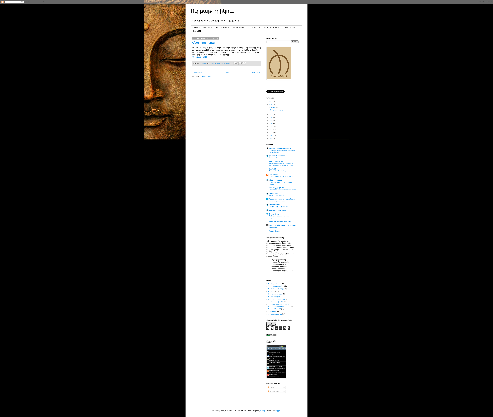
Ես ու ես (271, 291)
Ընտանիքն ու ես (275, 294)
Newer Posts (197, 73)
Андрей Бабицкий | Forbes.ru (280, 221)
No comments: (226, 63)
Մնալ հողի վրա (203, 42)
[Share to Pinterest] (244, 63)
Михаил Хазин (274, 231)
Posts (271, 387)
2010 (271, 135)
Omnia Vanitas (274, 205)
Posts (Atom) (206, 76)
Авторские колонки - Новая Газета (282, 199)
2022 (271, 102)
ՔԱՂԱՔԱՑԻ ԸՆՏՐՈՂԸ (272, 27)
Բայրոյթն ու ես (274, 283)
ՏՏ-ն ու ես (272, 311)
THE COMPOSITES (276, 161)
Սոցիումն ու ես (274, 309)
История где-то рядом (277, 210)
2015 (271, 120)
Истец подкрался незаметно (278, 201)
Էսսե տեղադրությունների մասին (281, 176)
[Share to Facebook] (242, 63)
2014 (271, 123)
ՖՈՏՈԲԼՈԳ (207, 27)
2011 (271, 132)
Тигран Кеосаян (275, 214)
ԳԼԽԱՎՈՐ (196, 27)
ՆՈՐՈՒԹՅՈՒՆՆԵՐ (223, 27)
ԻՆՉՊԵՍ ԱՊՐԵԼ (254, 27)
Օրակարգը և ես (275, 314)
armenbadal (273, 175)
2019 (271, 105)
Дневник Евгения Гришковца (280, 148)
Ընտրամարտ (274, 297)
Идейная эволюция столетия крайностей (282, 190)
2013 (271, 126)
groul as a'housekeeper (277, 156)
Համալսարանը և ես (276, 299)
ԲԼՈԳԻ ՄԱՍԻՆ (238, 27)
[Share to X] (239, 63)
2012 (271, 129)
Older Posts (256, 73)
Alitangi (262, 411)
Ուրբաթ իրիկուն (213, 11)
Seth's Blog (273, 169)
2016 (271, 117)
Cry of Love (273, 193)
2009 (271, 138)
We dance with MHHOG (276, 195)
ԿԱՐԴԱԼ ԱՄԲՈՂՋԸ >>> (201, 57)
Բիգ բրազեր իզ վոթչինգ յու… (280, 206)
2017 (271, 114)
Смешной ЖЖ (273, 158)
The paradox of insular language (279, 171)
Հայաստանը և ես (275, 302)
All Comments (274, 391)
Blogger (277, 411)
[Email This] (235, 63)
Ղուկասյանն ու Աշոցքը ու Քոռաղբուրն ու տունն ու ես (279, 305)
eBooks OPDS (197, 31)
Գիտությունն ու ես (275, 286)
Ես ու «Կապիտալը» (276, 289)
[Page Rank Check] (271, 335)
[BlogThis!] (237, 63)
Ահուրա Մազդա (275, 180)
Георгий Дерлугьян (276, 188)
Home (227, 73)
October (273, 107)
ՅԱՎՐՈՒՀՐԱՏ (290, 27)
